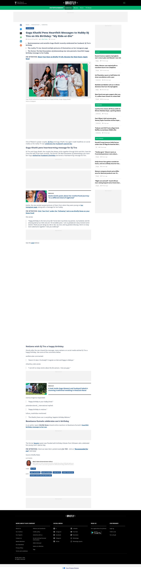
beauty (36, 443)
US (96, 147)
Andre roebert (46, 472)
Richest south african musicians (41, 475)
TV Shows (88, 8)
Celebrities (68, 8)
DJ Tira (50, 142)
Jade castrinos (35, 472)
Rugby (97, 60)
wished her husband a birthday (44, 155)
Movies (76, 8)
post (32, 243)
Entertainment (56, 8)
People (97, 70)
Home (27, 24)
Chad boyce (56, 472)
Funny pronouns (68, 472)
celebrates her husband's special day (58, 144)
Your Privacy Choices (72, 568)
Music (82, 8)
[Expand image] (89, 63)
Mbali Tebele (45, 39)
